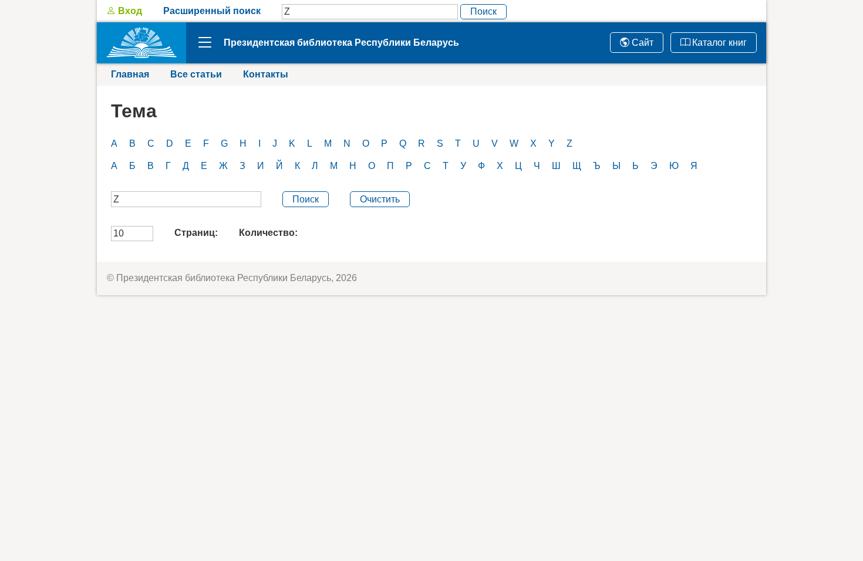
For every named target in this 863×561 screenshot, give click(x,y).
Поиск (483, 11)
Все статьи (196, 74)
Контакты (265, 74)
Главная (130, 74)
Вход (129, 11)
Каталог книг (718, 43)
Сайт (641, 43)
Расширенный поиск (212, 11)
